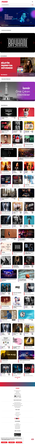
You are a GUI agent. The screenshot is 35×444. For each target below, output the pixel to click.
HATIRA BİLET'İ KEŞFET (17, 393)
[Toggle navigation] (32, 1)
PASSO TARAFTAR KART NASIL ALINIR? (17, 403)
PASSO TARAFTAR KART (18, 414)
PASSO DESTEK (18, 412)
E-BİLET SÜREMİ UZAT (17, 407)
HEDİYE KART (17, 392)
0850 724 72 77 (17, 413)
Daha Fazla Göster (17, 377)
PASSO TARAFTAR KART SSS (17, 404)
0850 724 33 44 (17, 415)
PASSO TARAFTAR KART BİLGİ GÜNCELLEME (17, 405)
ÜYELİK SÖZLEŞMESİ (17, 427)
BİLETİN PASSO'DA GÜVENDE (17, 394)
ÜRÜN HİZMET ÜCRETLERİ (17, 406)
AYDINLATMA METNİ (17, 428)
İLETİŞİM (17, 416)
